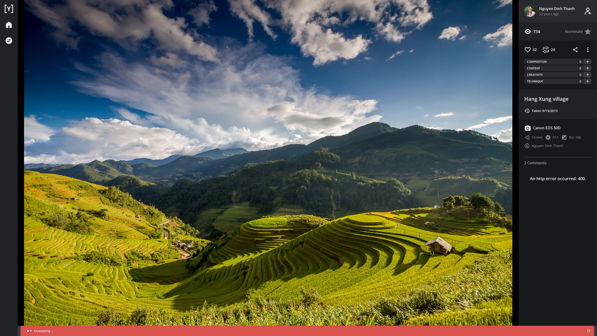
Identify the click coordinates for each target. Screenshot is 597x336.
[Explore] (9, 41)
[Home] (9, 9)
